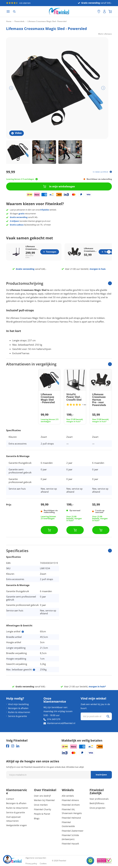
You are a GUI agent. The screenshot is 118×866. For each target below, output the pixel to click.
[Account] (104, 11)
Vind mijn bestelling (18, 704)
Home (8, 21)
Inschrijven (101, 774)
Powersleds (19, 21)
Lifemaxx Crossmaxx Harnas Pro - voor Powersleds (90, 249)
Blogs (36, 818)
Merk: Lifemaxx (105, 34)
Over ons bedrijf (42, 795)
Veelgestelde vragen (16, 825)
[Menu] (8, 11)
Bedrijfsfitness (97, 803)
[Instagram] (12, 745)
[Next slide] (109, 252)
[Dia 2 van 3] (44, 152)
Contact (10, 798)
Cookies (43, 863)
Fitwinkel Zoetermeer (72, 830)
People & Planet (42, 813)
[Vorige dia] (11, 88)
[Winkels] (98, 11)
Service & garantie (17, 716)
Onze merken (41, 804)
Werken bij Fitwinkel (44, 800)
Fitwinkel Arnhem (71, 804)
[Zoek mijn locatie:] (93, 11)
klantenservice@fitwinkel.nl (61, 723)
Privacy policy (31, 863)
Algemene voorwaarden (36, 858)
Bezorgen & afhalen (18, 708)
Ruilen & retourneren (19, 712)
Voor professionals (99, 798)
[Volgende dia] (103, 88)
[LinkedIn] (17, 745)
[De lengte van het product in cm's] (23, 632)
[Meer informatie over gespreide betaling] (111, 172)
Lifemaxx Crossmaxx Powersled (31, 247)
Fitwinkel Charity (42, 809)
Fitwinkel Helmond (71, 817)
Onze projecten (97, 807)
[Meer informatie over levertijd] (36, 179)
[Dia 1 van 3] (18, 152)
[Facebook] (7, 745)
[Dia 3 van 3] (70, 152)
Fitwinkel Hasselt (70, 843)
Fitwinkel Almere (70, 800)
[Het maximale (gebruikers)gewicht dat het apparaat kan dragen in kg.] (34, 670)
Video (18, 133)
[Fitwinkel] (14, 861)
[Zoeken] (14, 11)
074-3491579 (53, 719)
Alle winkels (68, 795)
